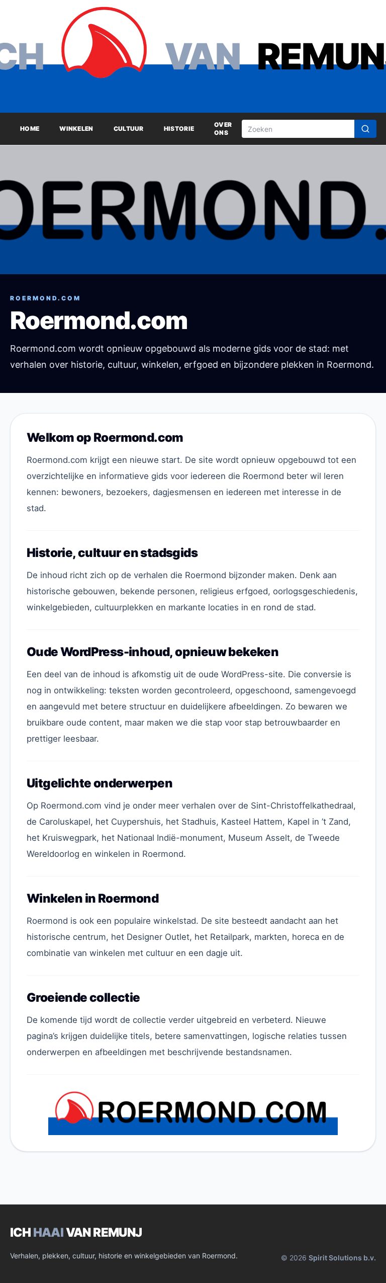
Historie (179, 128)
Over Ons (223, 128)
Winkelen (76, 128)
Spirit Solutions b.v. (342, 1257)
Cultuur (129, 128)
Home (29, 128)
